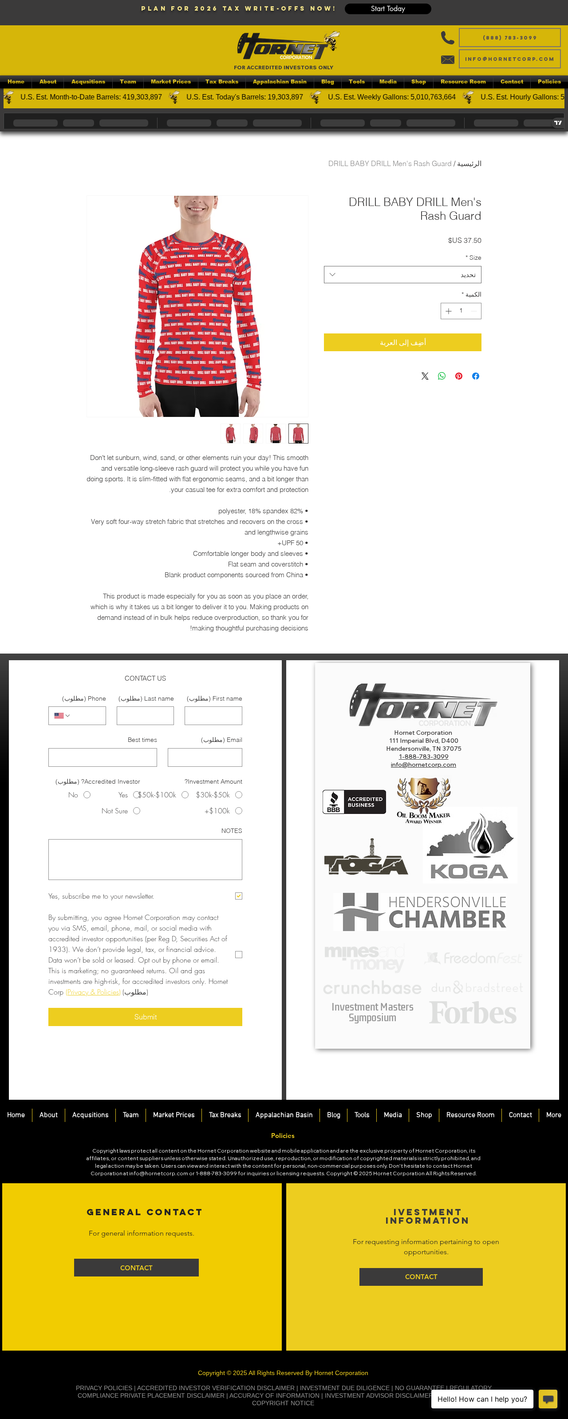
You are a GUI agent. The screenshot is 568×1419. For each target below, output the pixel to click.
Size (473, 258)
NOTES (231, 831)
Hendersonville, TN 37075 (424, 749)
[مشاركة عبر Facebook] (475, 376)
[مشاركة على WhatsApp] (442, 376)
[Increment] (447, 311)
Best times (142, 740)
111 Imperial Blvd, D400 (423, 741)
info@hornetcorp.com (158, 1173)
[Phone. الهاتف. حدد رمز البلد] (62, 715)
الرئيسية (469, 163)
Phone (84, 698)
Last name (146, 698)
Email (221, 740)
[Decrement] (474, 311)
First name (214, 698)
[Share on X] (425, 376)
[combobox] (402, 274)
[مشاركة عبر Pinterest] (459, 376)
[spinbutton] (461, 311)
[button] (388, 9)
